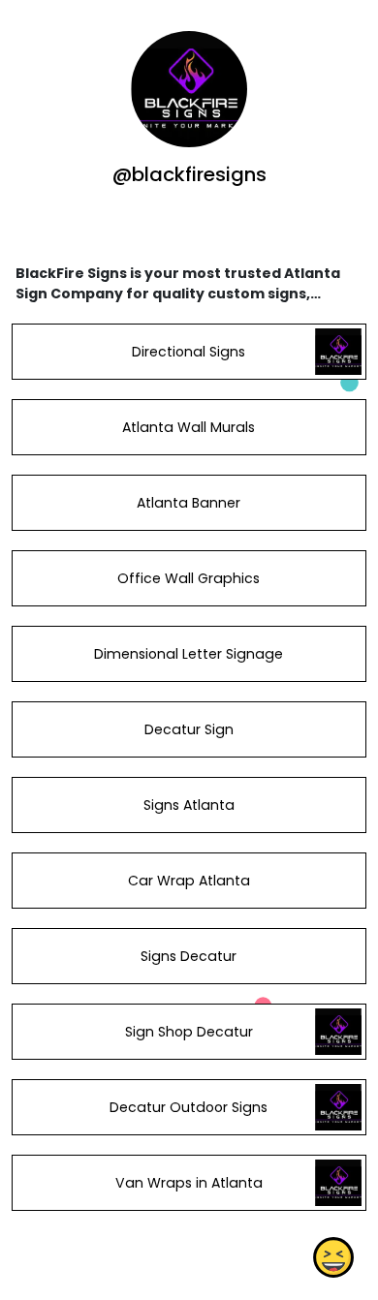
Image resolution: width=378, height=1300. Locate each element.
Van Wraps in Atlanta (189, 1182)
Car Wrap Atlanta (189, 880)
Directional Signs (188, 351)
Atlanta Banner (188, 502)
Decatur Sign (189, 729)
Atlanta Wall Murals (188, 427)
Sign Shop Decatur (189, 1031)
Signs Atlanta (189, 805)
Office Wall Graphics (188, 578)
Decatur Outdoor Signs (189, 1107)
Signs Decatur (188, 956)
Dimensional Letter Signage (188, 654)
